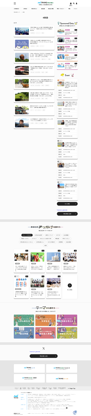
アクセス (33, 413)
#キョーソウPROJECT (27, 235)
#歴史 (43, 98)
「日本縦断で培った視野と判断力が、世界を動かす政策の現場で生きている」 (71, 41)
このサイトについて (16, 388)
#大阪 (43, 72)
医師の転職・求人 (59, 405)
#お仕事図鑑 (66, 235)
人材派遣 (29, 404)
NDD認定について (55, 388)
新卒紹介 (48, 404)
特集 (69, 8)
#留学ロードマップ (49, 235)
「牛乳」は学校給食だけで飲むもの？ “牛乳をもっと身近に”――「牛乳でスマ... (53, 268)
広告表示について (33, 388)
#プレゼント (34, 238)
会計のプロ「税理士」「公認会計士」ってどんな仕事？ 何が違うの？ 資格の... (71, 67)
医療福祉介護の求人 (67, 395)
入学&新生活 (16, 8)
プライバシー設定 (50, 388)
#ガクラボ (58, 235)
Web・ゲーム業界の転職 (35, 404)
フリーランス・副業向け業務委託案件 (57, 395)
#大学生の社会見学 (38, 235)
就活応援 (43, 8)
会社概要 (29, 413)
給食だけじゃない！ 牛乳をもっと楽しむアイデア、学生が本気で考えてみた (69, 268)
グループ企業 (46, 413)
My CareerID (46, 401)
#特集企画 (57, 238)
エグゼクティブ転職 (60, 404)
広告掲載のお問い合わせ (44, 388)
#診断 (45, 245)
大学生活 (25, 8)
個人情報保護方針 (51, 413)
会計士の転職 (67, 404)
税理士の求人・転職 (31, 405)
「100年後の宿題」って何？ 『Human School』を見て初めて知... (71, 50)
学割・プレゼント (60, 8)
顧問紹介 (36, 405)
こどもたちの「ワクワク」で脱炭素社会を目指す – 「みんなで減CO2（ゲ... (71, 33)
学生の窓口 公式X (67, 213)
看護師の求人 (47, 405)
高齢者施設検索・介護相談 (45, 402)
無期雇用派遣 (71, 405)
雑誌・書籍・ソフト (38, 400)
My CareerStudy (40, 401)
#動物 (46, 123)
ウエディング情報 (45, 400)
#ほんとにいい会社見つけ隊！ (46, 238)
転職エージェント (53, 404)
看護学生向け (41, 394)
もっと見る (67, 203)
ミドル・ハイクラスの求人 (66, 394)
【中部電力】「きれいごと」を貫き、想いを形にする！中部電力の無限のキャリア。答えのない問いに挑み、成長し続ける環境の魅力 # (71, 85)
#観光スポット (44, 59)
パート (29, 395)
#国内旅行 (47, 85)
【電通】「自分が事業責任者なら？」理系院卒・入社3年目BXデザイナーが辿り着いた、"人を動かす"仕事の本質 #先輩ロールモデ (71, 123)
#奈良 (24, 12)
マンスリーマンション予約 (71, 401)
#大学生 (32, 123)
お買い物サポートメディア (62, 401)
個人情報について (24, 388)
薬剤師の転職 (41, 405)
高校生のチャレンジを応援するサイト (49, 399)
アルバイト (73, 394)
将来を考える (34, 8)
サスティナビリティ (38, 413)
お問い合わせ (28, 388)
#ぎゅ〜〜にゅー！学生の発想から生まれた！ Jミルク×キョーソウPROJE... (37, 268)
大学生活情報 (68, 399)
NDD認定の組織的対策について (62, 388)
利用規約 (20, 388)
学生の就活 (29, 394)
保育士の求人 (65, 405)
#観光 (49, 59)
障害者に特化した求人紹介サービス (44, 395)
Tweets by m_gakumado (35, 351)
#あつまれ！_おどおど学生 (35, 59)
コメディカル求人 (52, 405)
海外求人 (59, 394)
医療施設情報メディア (53, 401)
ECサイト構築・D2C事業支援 (32, 401)
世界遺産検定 (51, 400)
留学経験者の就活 (35, 394)
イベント (75, 8)
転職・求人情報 (54, 394)
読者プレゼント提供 (38, 388)
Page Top (72, 388)
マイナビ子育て (64, 400)
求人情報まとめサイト (31, 399)
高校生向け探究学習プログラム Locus (40, 397)
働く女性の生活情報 (31, 400)
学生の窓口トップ (17, 12)
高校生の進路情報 (30, 397)
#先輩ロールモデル (25, 238)
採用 (42, 413)
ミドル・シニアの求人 (34, 395)
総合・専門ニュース (39, 399)
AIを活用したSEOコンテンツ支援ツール (34, 402)
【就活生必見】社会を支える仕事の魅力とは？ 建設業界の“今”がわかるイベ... (71, 58)
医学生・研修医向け (48, 394)
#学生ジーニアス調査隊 (39, 123)
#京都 (46, 72)
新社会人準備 (50, 8)
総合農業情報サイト (58, 400)
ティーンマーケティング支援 (60, 399)
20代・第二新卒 (43, 404)
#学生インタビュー (66, 238)
